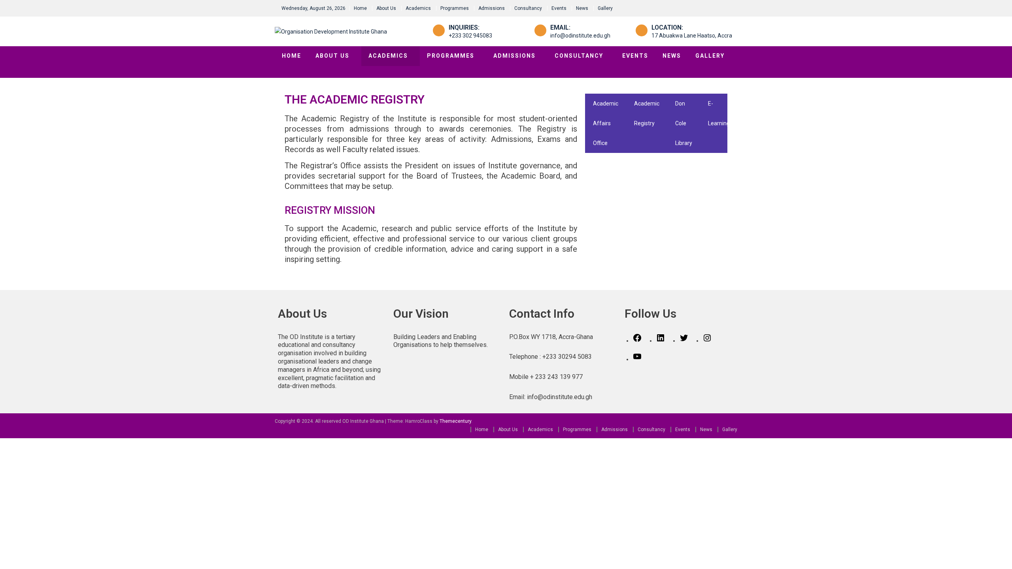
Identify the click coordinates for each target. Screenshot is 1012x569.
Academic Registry (646, 113)
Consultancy (528, 8)
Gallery (605, 8)
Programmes (454, 8)
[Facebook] (637, 340)
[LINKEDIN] (660, 340)
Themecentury (455, 421)
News (582, 8)
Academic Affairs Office (605, 123)
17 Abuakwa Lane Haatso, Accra (691, 35)
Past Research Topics (757, 123)
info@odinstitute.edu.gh (580, 35)
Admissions (491, 8)
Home (360, 8)
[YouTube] (637, 359)
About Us (386, 8)
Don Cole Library (683, 123)
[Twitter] (684, 340)
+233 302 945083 (470, 35)
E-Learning (719, 113)
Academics (418, 8)
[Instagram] (707, 340)
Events (558, 8)
